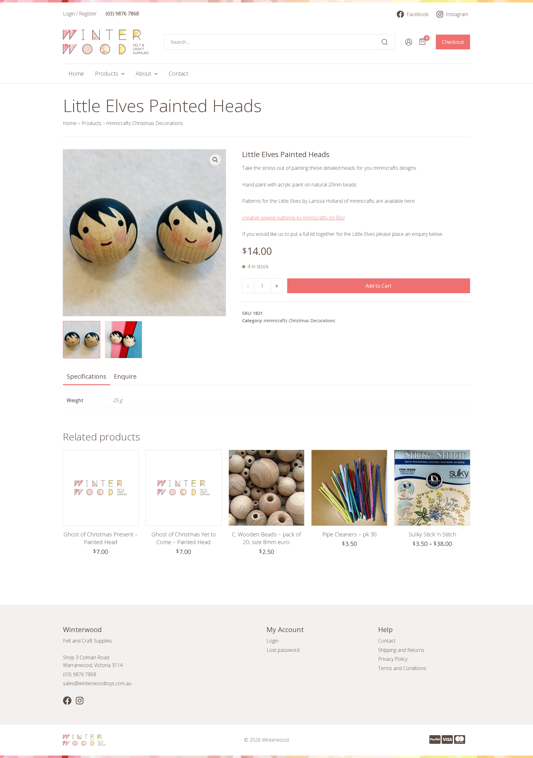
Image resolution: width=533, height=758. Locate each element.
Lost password (283, 650)
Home (69, 123)
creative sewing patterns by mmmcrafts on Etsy (293, 217)
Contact (386, 640)
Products (91, 123)
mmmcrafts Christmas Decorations (144, 123)
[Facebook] (67, 700)
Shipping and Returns (401, 650)
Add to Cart (378, 285)
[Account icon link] (409, 42)
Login (272, 640)
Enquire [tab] (125, 376)
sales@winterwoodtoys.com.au (97, 683)
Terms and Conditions (402, 668)
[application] (121, 73)
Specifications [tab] (86, 376)
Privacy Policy (392, 659)
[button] (215, 159)
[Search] (384, 42)
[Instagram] (79, 700)
